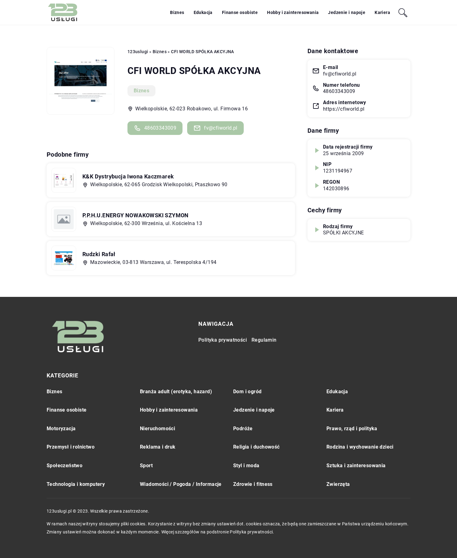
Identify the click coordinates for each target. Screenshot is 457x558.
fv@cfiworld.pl (221, 128)
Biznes (177, 12)
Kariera (382, 12)
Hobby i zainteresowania (293, 12)
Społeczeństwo (64, 465)
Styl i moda (246, 465)
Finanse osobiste (240, 12)
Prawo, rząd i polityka (351, 428)
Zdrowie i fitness (253, 484)
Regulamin (264, 340)
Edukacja (203, 12)
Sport (146, 465)
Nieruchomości (157, 428)
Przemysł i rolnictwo (71, 447)
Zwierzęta (338, 484)
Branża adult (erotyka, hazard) (176, 391)
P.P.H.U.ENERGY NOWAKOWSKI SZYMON (135, 215)
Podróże (243, 428)
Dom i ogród (247, 391)
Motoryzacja (61, 428)
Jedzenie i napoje (346, 12)
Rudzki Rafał (99, 254)
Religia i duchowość (256, 447)
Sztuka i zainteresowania (356, 465)
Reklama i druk (158, 447)
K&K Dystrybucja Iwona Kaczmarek (128, 176)
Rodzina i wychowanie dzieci (360, 447)
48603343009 (160, 128)
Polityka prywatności (222, 340)
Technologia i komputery (76, 484)
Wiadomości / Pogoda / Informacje (181, 484)
